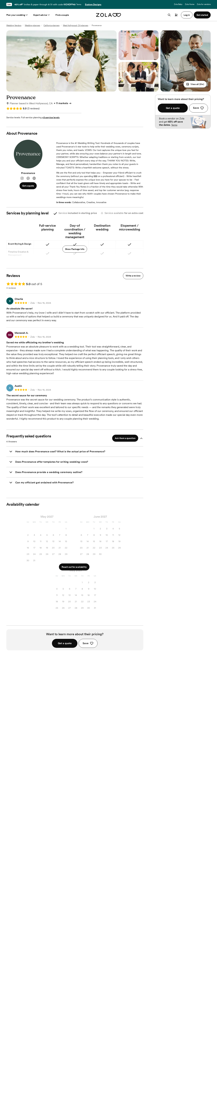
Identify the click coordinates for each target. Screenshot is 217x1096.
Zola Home (189, 4)
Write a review (133, 275)
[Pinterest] (28, 178)
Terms (78, 4)
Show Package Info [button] (74, 249)
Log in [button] (187, 15)
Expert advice (40, 15)
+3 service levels (51, 117)
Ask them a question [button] (125, 438)
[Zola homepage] (108, 15)
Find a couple (62, 15)
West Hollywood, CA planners (75, 25)
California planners (51, 25)
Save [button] (85, 643)
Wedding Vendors (13, 25)
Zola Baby (178, 4)
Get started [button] (202, 15)
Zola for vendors (204, 4)
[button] (195, 84)
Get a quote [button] (28, 185)
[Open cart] (176, 14)
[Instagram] (22, 178)
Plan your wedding (15, 15)
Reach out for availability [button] (74, 567)
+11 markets (61, 103)
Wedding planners (32, 25)
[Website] (34, 178)
